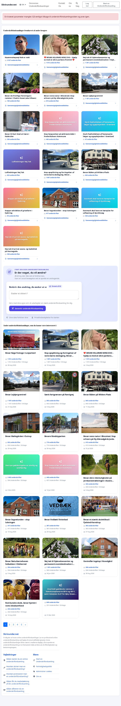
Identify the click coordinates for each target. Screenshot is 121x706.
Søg (77, 6)
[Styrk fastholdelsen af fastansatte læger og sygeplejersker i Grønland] (99, 129)
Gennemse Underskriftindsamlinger (39, 4)
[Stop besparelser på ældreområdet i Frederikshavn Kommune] (60, 129)
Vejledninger (9, 654)
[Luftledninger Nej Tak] (21, 165)
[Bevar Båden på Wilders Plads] (99, 165)
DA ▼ (24, 5)
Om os (70, 4)
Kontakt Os (61, 4)
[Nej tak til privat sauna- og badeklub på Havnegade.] (21, 243)
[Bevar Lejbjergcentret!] (99, 89)
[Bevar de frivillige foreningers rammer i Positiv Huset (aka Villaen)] (21, 90)
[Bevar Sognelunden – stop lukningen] (60, 204)
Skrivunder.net (8, 4)
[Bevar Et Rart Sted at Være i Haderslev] (21, 129)
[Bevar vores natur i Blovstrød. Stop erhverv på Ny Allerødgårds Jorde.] (60, 90)
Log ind (87, 4)
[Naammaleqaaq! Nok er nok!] (21, 51)
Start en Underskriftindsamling (106, 4)
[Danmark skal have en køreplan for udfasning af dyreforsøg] (99, 205)
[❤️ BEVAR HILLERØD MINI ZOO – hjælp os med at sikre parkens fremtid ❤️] (60, 52)
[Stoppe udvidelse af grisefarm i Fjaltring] (21, 205)
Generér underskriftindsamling (29, 308)
